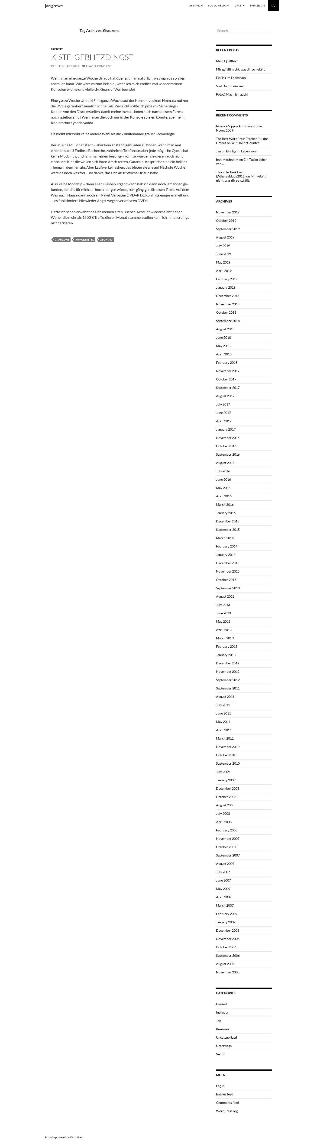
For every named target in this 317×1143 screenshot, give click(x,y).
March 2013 (225, 638)
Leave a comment (99, 66)
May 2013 (223, 621)
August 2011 (225, 697)
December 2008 (227, 788)
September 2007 (228, 855)
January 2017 (226, 429)
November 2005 (227, 972)
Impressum (257, 5)
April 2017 (224, 421)
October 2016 (226, 446)
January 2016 (226, 513)
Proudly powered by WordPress (64, 1137)
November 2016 (227, 438)
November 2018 (227, 304)
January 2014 (226, 555)
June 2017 (223, 413)
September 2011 (228, 688)
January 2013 (226, 655)
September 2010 (228, 763)
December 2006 (227, 930)
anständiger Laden (126, 145)
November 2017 (227, 371)
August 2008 (225, 805)
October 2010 (226, 755)
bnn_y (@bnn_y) (227, 159)
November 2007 (227, 838)
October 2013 (226, 580)
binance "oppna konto (231, 126)
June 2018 (223, 337)
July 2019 (223, 246)
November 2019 (227, 212)
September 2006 (228, 955)
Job (218, 1021)
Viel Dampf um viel (230, 86)
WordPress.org (227, 1111)
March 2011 (225, 738)
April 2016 (224, 496)
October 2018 (226, 312)
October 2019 (226, 220)
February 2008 (226, 830)
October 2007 (226, 847)
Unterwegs (224, 1046)
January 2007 (226, 922)
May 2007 (223, 889)
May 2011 (223, 722)
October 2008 (226, 797)
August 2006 (225, 964)
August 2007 (225, 864)
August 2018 (225, 329)
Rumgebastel (84, 239)
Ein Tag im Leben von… (232, 78)
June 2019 (223, 254)
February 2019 (226, 279)
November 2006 (227, 939)
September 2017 (228, 388)
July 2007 (223, 872)
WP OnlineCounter (245, 143)
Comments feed (227, 1102)
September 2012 (228, 680)
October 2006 (226, 947)
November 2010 (227, 747)
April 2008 (224, 822)
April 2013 (224, 630)
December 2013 (227, 563)
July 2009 (223, 772)
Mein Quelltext (227, 61)
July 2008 (223, 813)
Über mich (196, 5)
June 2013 (223, 613)
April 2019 (224, 271)
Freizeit (57, 49)
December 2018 (227, 296)
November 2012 (227, 671)
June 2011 (223, 713)
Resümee (222, 1029)
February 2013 (226, 646)
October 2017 (226, 379)
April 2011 (224, 730)
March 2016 (225, 504)
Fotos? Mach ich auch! (232, 94)
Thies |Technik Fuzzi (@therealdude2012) (231, 174)
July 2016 (223, 471)
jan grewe (54, 5)
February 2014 (226, 546)
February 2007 (226, 914)
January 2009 (226, 780)
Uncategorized (226, 1037)
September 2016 (228, 454)
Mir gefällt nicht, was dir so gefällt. (240, 69)
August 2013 (225, 596)
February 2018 (226, 362)
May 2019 (223, 262)
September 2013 (228, 588)
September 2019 (228, 229)
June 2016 (223, 479)
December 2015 (227, 521)
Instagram (223, 1012)
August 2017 (225, 396)
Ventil (220, 1054)
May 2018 (223, 346)
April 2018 (224, 354)
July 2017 (223, 404)
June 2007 (223, 880)
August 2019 (225, 237)
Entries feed (224, 1094)
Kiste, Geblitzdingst (92, 57)
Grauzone (62, 239)
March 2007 (225, 905)
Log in (220, 1086)
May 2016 (223, 488)
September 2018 (228, 321)
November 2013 (227, 571)
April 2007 (224, 897)
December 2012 (227, 663)
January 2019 (226, 287)
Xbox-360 (106, 239)
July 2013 (223, 605)
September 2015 (228, 529)
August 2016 (225, 463)
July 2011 (223, 705)
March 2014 (225, 538)
